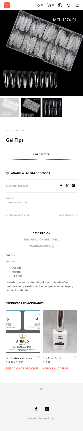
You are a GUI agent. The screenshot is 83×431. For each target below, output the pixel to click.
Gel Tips (20, 131)
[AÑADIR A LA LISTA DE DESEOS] (38, 357)
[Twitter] (68, 186)
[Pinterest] (74, 186)
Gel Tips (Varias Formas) (19, 358)
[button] (39, 5)
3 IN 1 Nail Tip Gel (52, 358)
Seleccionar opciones (22, 368)
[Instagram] (47, 409)
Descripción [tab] (42, 233)
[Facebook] (62, 186)
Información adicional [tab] (41, 240)
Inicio (9, 131)
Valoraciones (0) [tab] (41, 246)
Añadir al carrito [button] (56, 368)
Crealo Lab (48, 418)
